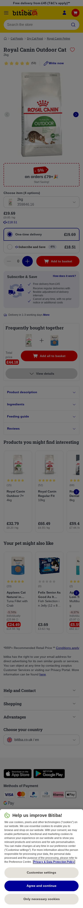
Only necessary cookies (41, 899)
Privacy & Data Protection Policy (54, 861)
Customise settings (41, 872)
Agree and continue (41, 885)
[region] (41, 858)
